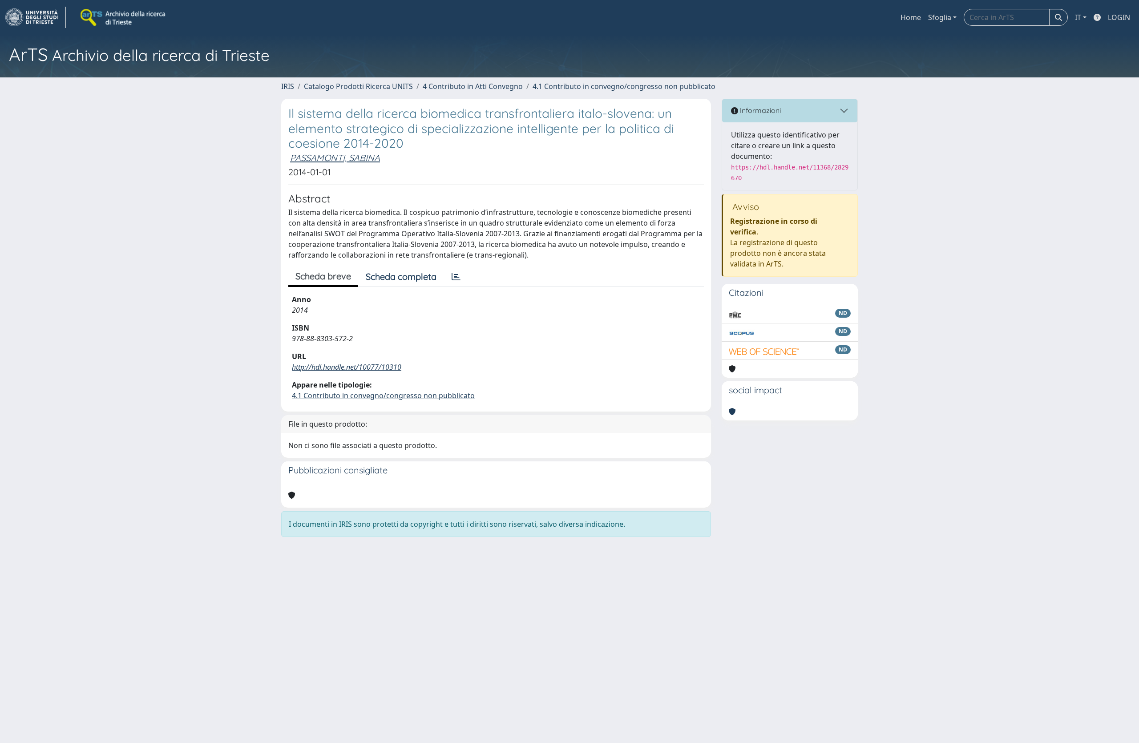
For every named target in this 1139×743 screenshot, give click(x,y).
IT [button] (1078, 17)
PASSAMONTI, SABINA (335, 157)
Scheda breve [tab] (323, 276)
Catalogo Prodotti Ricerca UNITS (358, 86)
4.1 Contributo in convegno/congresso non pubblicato (624, 86)
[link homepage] (35, 17)
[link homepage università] (123, 17)
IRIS (287, 86)
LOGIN (1119, 17)
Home (911, 17)
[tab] (456, 276)
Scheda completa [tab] (401, 276)
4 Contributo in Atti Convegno (473, 86)
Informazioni (759, 110)
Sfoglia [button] (939, 17)
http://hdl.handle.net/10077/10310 (346, 367)
